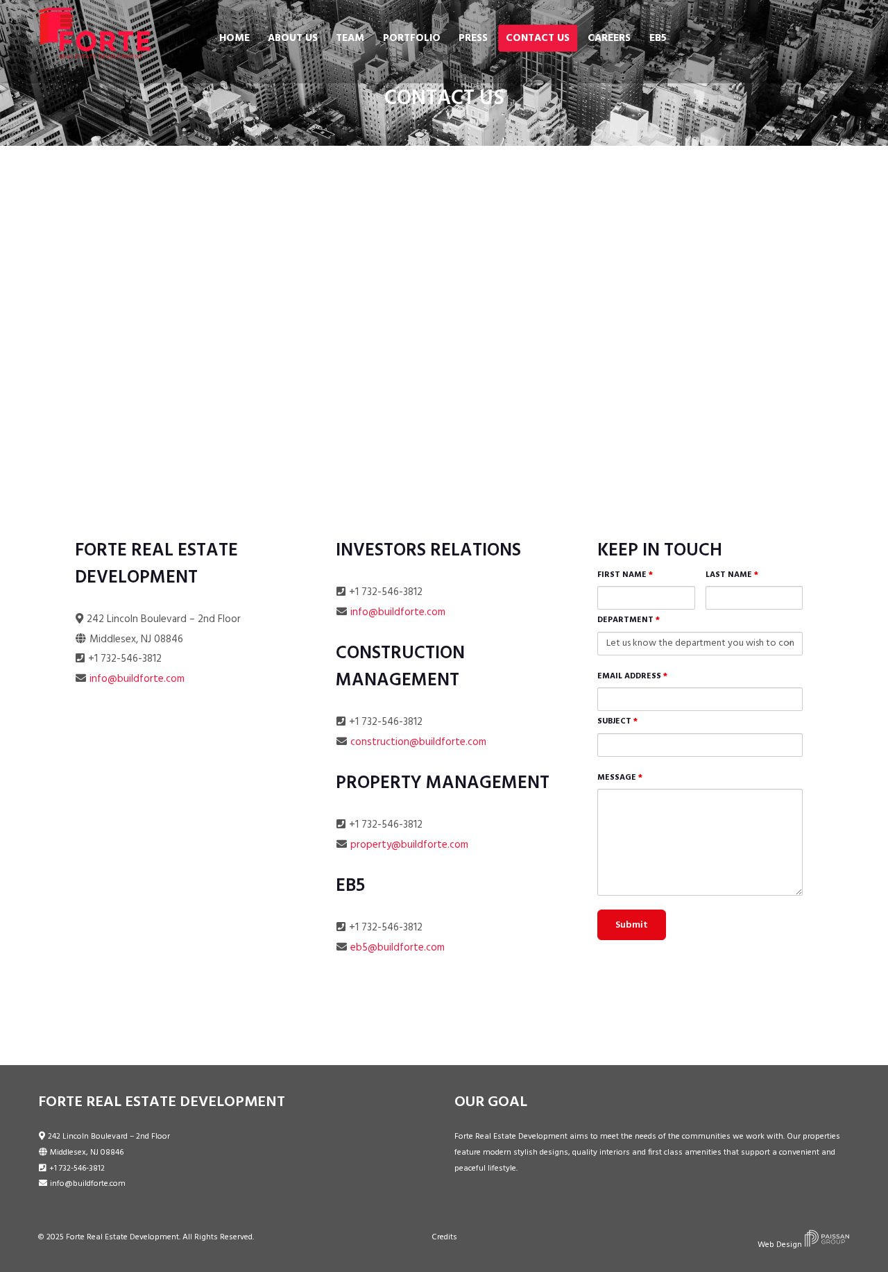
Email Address (632, 676)
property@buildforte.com (409, 845)
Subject (617, 721)
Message (619, 777)
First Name (625, 575)
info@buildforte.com (137, 679)
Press (473, 38)
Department (628, 620)
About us (293, 38)
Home (234, 38)
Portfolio (412, 38)
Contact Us (538, 38)
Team (350, 38)
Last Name (732, 575)
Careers (609, 38)
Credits (444, 1237)
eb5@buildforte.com (397, 947)
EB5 (658, 38)
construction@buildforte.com (418, 742)
